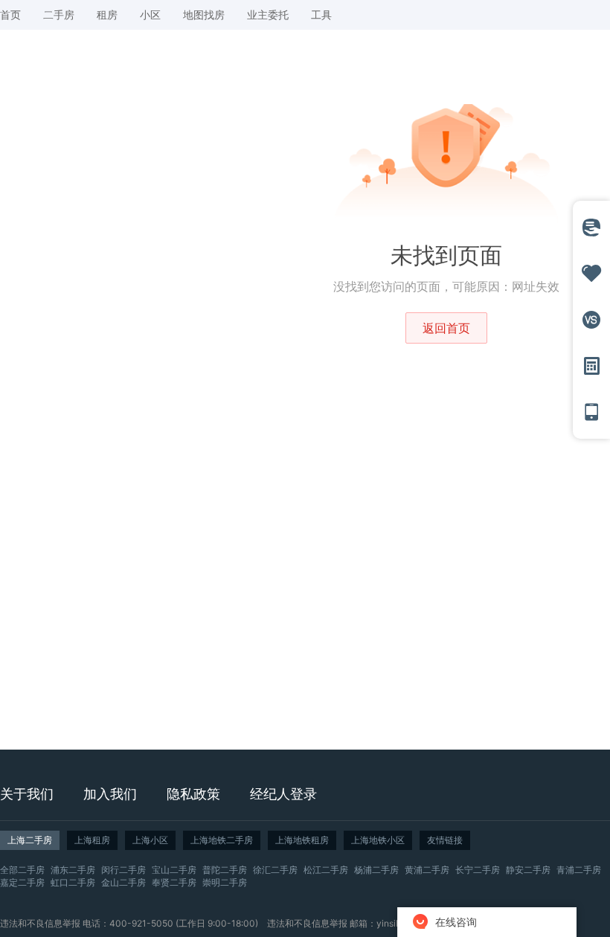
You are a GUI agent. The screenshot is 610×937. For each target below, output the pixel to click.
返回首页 (446, 328)
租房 (107, 14)
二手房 (58, 14)
